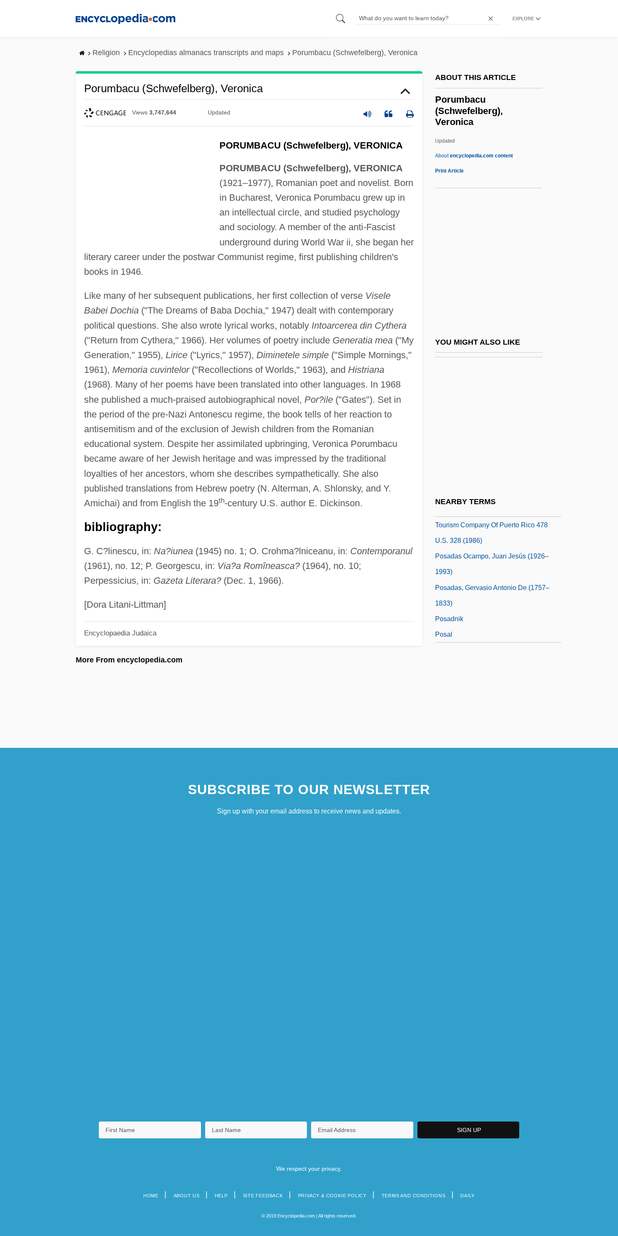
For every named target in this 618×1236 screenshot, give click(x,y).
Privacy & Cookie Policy (332, 1195)
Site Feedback (263, 1195)
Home (150, 1195)
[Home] (125, 18)
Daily (467, 1195)
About (474, 156)
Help (221, 1195)
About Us (187, 1195)
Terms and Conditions (414, 1195)
